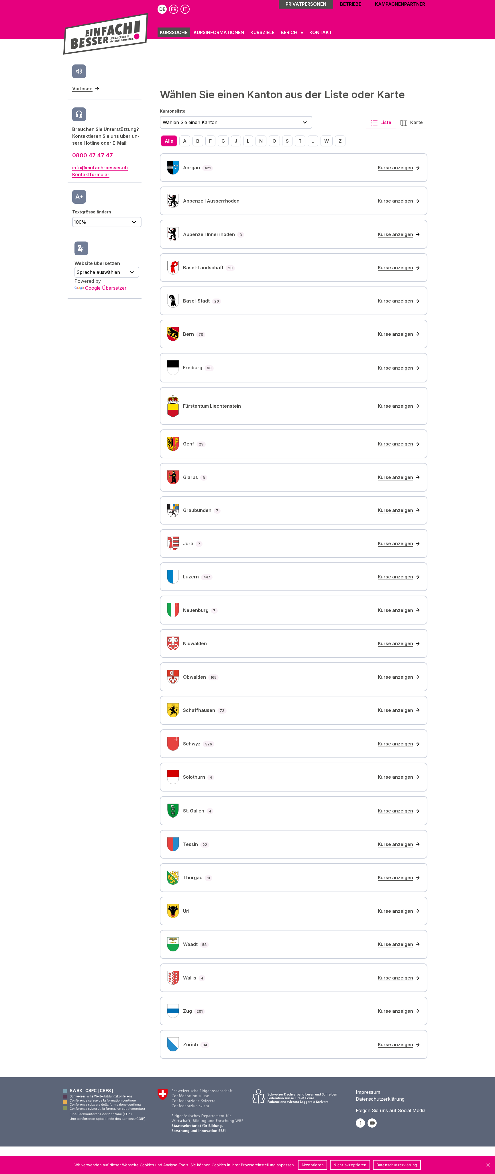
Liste (385, 122)
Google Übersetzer (106, 288)
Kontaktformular (90, 174)
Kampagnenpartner (400, 4)
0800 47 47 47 (92, 155)
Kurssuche (173, 32)
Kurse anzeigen (395, 167)
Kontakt (320, 32)
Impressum (368, 1092)
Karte (416, 122)
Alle (169, 141)
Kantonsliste (172, 111)
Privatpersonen (306, 4)
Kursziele (262, 32)
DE (162, 9)
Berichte (292, 32)
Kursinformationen (219, 32)
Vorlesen (82, 88)
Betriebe (350, 4)
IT (185, 9)
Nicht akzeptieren (349, 1165)
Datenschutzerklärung (380, 1099)
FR (173, 9)
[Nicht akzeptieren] (488, 1165)
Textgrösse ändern (91, 211)
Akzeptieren (312, 1165)
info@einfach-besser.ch (100, 167)
